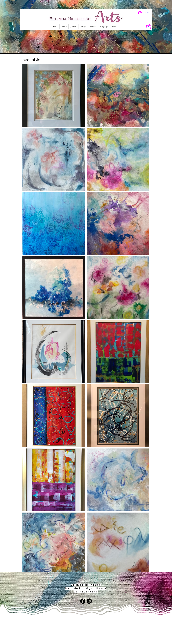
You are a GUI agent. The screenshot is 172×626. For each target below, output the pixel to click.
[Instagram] (89, 601)
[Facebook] (82, 601)
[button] (148, 26)
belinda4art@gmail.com (85, 588)
